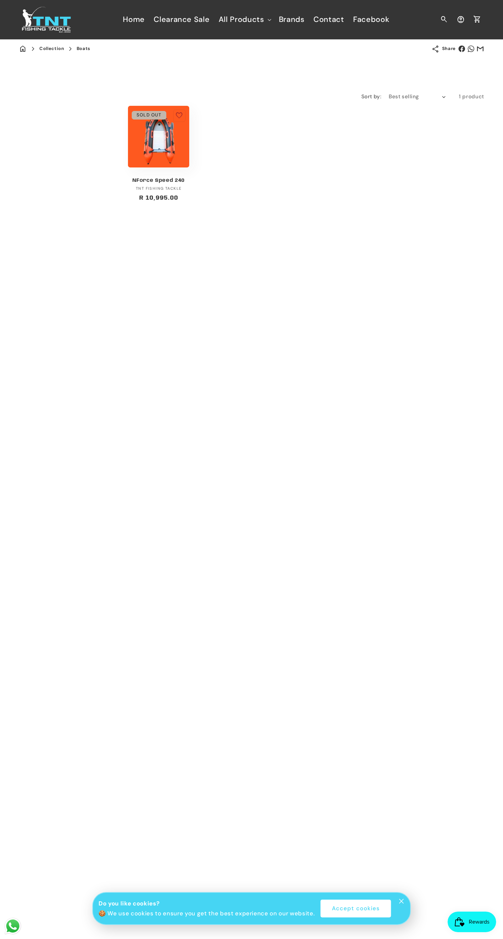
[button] (244, 19)
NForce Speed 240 (158, 180)
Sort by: (371, 96)
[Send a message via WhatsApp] (12, 926)
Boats (83, 48)
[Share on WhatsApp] (471, 49)
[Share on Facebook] (462, 49)
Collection (51, 48)
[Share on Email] (480, 49)
